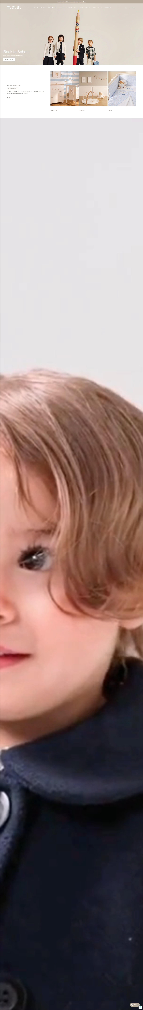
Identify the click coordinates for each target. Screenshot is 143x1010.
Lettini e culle (53, 110)
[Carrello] (132, 7)
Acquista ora (9, 59)
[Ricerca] (126, 7)
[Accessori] (93, 90)
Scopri (8, 97)
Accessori (81, 110)
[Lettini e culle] (64, 90)
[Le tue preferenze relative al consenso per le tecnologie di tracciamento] (140, 1007)
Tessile (110, 110)
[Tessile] (122, 90)
